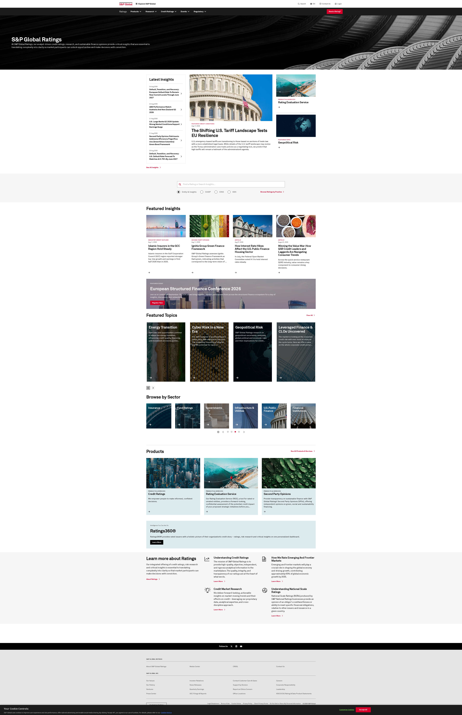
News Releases (195, 685)
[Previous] (148, 388)
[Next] (153, 388)
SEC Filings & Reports (198, 694)
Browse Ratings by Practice (271, 192)
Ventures (149, 689)
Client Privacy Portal (261, 704)
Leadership (280, 689)
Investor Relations (197, 681)
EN (314, 4)
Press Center (151, 694)
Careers (279, 681)
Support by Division (240, 685)
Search (303, 4)
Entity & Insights (189, 192)
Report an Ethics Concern (242, 689)
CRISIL (235, 667)
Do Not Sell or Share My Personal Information (285, 704)
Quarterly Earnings (197, 689)
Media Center (195, 667)
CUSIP (208, 192)
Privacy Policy (247, 704)
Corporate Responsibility (285, 685)
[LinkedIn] (236, 646)
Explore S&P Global (147, 4)
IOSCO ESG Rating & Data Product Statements (293, 694)
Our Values (150, 681)
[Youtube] (241, 646)
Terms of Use (225, 704)
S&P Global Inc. (152, 673)
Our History (150, 685)
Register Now (157, 303)
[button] (218, 432)
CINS (221, 192)
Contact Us (326, 4)
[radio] (178, 192)
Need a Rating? (335, 11)
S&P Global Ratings (154, 659)
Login (339, 4)
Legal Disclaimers (213, 704)
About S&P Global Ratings (156, 667)
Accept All (363, 709)
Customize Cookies (346, 709)
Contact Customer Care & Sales (245, 681)
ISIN (234, 192)
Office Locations (239, 694)
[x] (231, 646)
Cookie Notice (236, 704)
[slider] (231, 418)
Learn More (156, 542)
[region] (231, 710)
